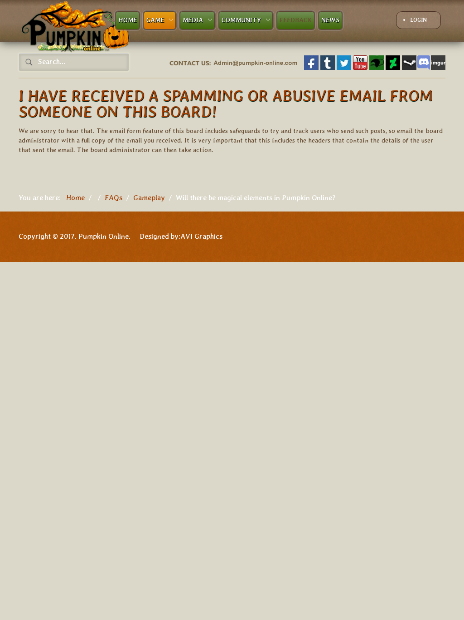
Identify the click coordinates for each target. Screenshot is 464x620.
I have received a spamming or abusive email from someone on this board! (226, 103)
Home (127, 20)
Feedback (296, 20)
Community (241, 20)
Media (193, 20)
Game (155, 20)
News (330, 20)
